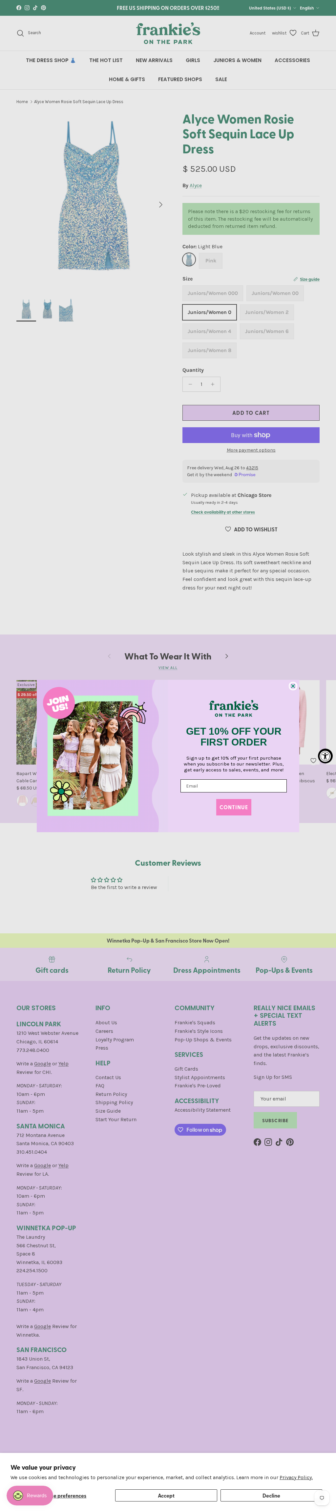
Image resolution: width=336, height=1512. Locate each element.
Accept (166, 1495)
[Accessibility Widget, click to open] (325, 756)
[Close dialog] (293, 686)
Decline (271, 1495)
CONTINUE (234, 807)
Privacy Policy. (296, 1477)
